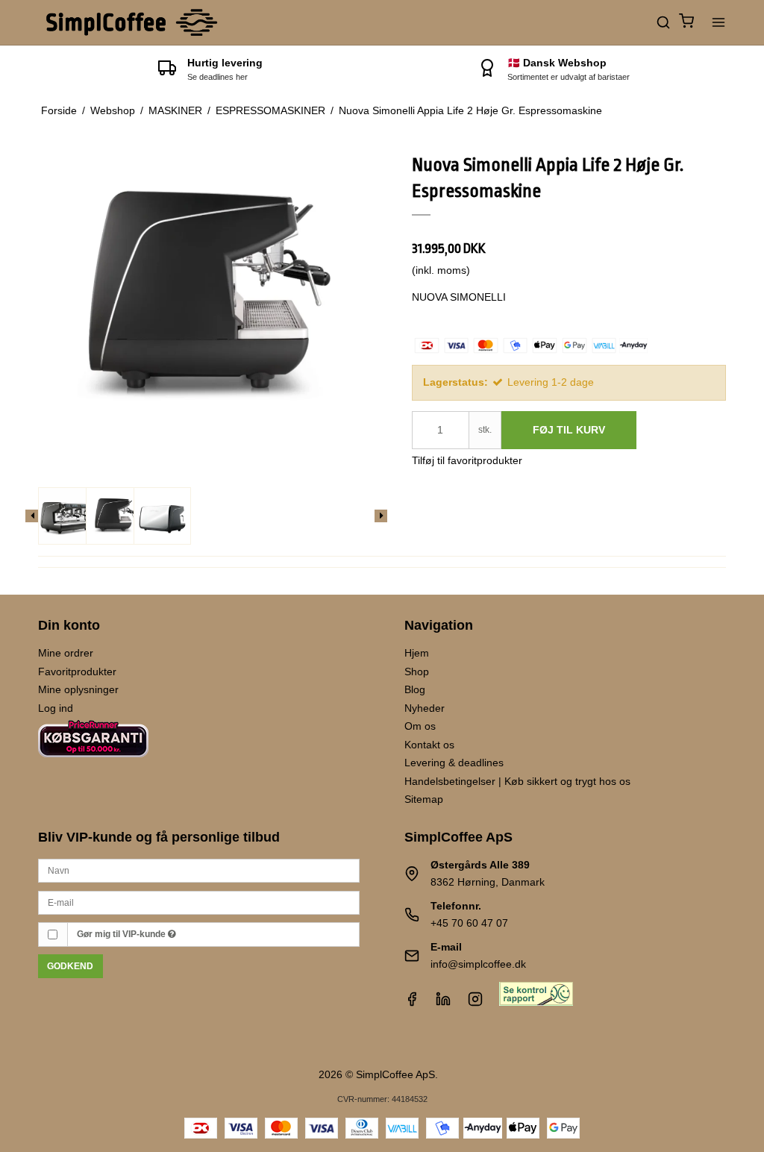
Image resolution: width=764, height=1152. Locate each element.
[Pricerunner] (93, 764)
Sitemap (423, 799)
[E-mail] (199, 901)
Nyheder (424, 708)
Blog (414, 689)
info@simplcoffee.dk (478, 964)
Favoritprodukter (77, 671)
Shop (416, 671)
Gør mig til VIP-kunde (122, 934)
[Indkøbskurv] (686, 22)
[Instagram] (475, 1003)
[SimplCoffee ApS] (133, 22)
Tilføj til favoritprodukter (467, 460)
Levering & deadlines (454, 762)
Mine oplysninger (78, 689)
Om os (420, 726)
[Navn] (199, 870)
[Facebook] (411, 1003)
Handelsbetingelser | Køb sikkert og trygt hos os (517, 781)
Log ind (55, 708)
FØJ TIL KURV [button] (569, 430)
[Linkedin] (443, 1003)
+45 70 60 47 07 (469, 923)
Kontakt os (429, 745)
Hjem (416, 653)
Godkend (70, 966)
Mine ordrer (65, 653)
